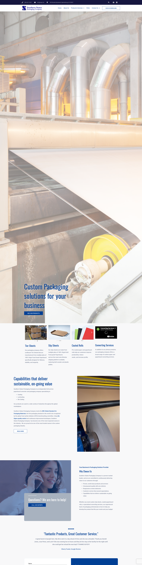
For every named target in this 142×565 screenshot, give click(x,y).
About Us (66, 8)
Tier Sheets (30, 346)
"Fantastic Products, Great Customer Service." (71, 533)
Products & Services (77, 8)
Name (30, 563)
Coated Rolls (77, 345)
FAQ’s (88, 8)
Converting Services (104, 345)
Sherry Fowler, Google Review (71, 549)
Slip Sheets (53, 345)
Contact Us (95, 8)
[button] (108, 2)
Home (59, 8)
